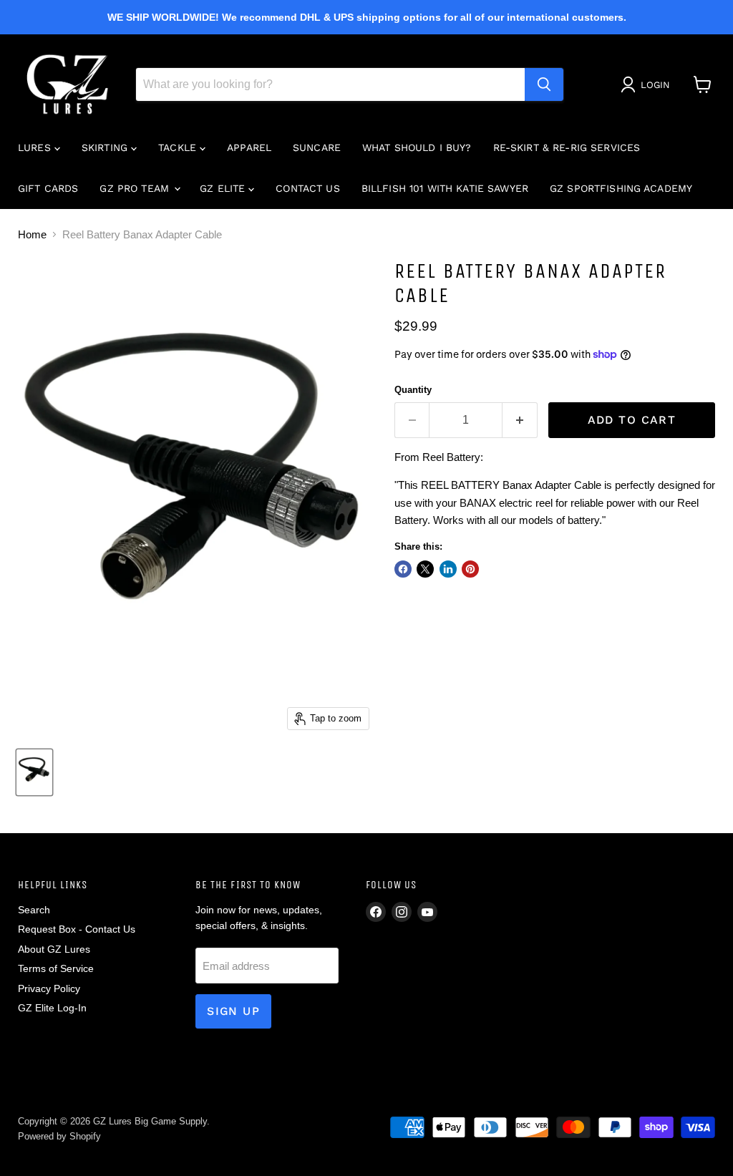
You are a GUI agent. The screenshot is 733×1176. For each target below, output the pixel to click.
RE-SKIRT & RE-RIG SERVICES (567, 147)
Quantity (413, 389)
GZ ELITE (224, 188)
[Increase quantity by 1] (520, 420)
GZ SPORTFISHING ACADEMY (621, 188)
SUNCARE (317, 147)
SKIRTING (106, 147)
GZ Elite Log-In (52, 1008)
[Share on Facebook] (403, 569)
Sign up (233, 1011)
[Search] (544, 84)
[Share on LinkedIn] (448, 569)
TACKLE (179, 147)
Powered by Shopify (59, 1136)
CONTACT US (307, 188)
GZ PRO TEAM (136, 188)
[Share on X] (425, 569)
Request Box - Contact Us (76, 929)
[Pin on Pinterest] (470, 569)
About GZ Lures (54, 949)
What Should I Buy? (417, 147)
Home (32, 234)
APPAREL (249, 147)
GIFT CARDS (48, 188)
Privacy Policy (49, 988)
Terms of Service (56, 968)
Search (34, 909)
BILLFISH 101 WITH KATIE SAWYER (444, 188)
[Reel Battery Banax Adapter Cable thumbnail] (34, 772)
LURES (36, 147)
